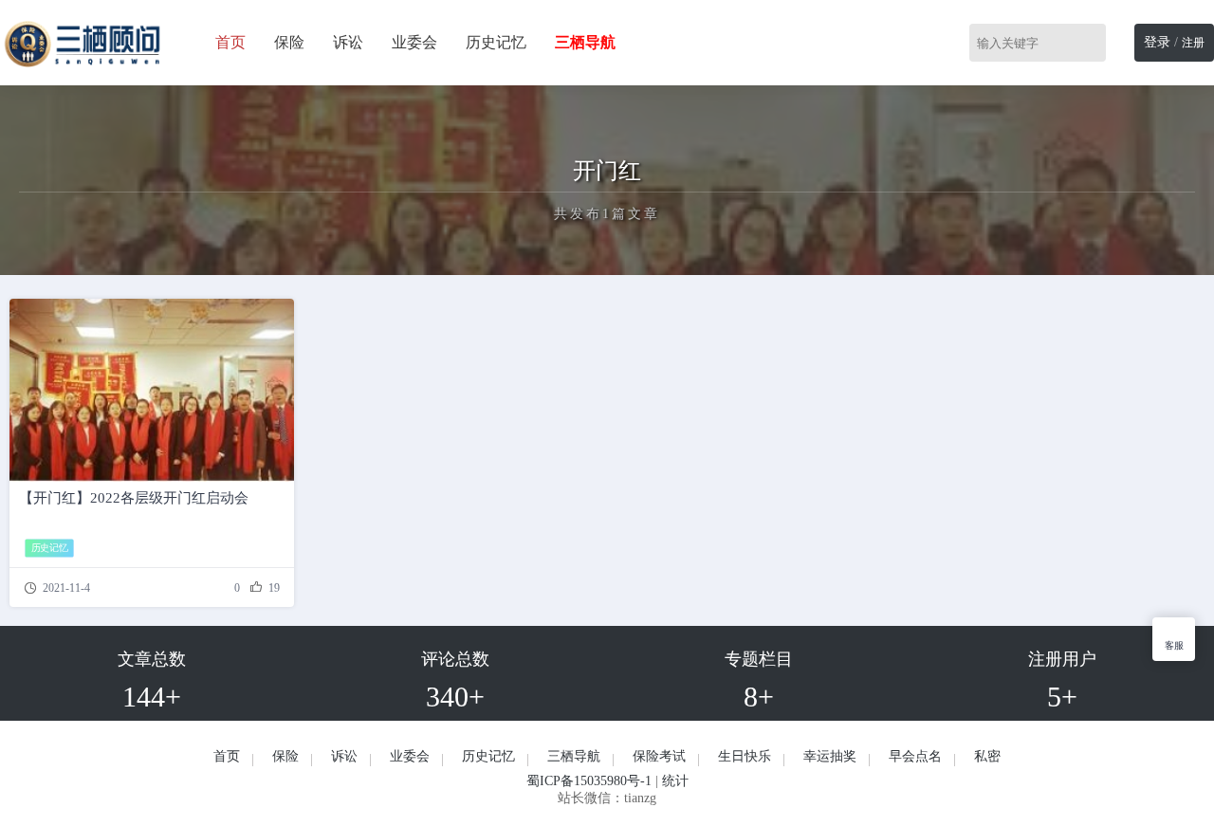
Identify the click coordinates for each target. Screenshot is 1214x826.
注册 (1193, 42)
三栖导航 (573, 756)
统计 (675, 781)
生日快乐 (744, 756)
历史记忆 (496, 42)
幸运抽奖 (829, 756)
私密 (987, 756)
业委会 (414, 42)
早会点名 (915, 756)
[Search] (1094, 43)
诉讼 (348, 42)
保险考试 (659, 756)
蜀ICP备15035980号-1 (589, 781)
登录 (1157, 42)
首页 (230, 42)
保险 (289, 42)
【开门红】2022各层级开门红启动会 (133, 497)
